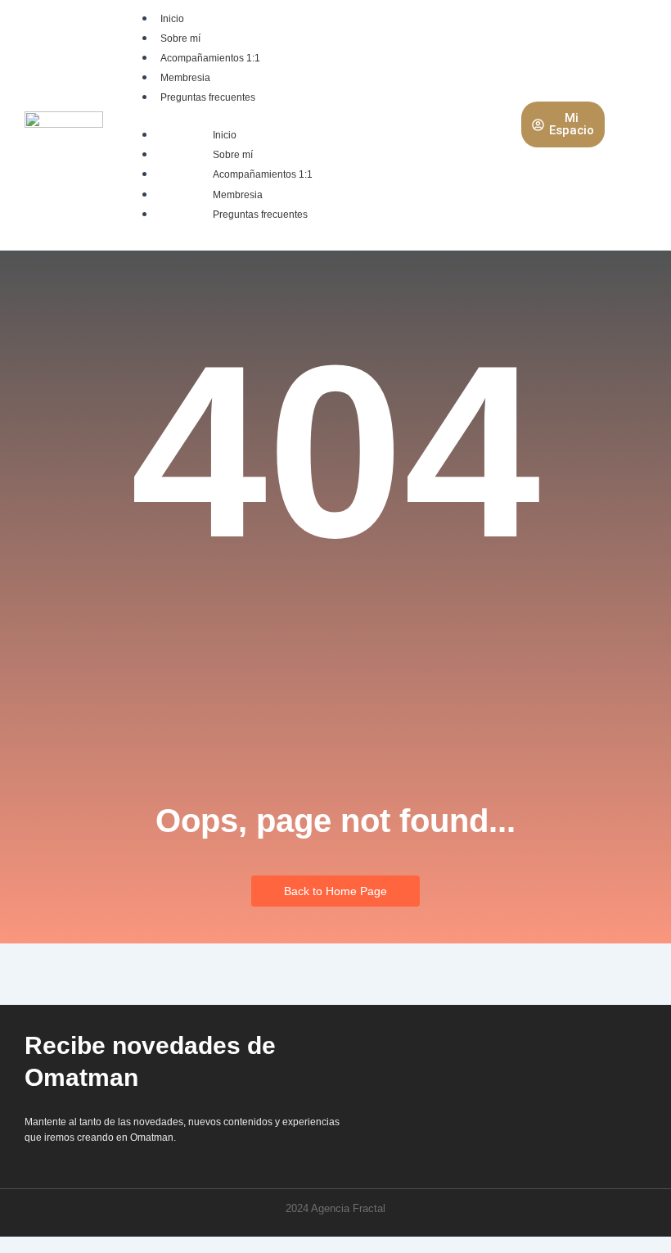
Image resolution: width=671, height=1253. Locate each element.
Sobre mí (180, 38)
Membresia (185, 78)
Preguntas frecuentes (207, 97)
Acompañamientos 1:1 (210, 58)
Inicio (172, 19)
